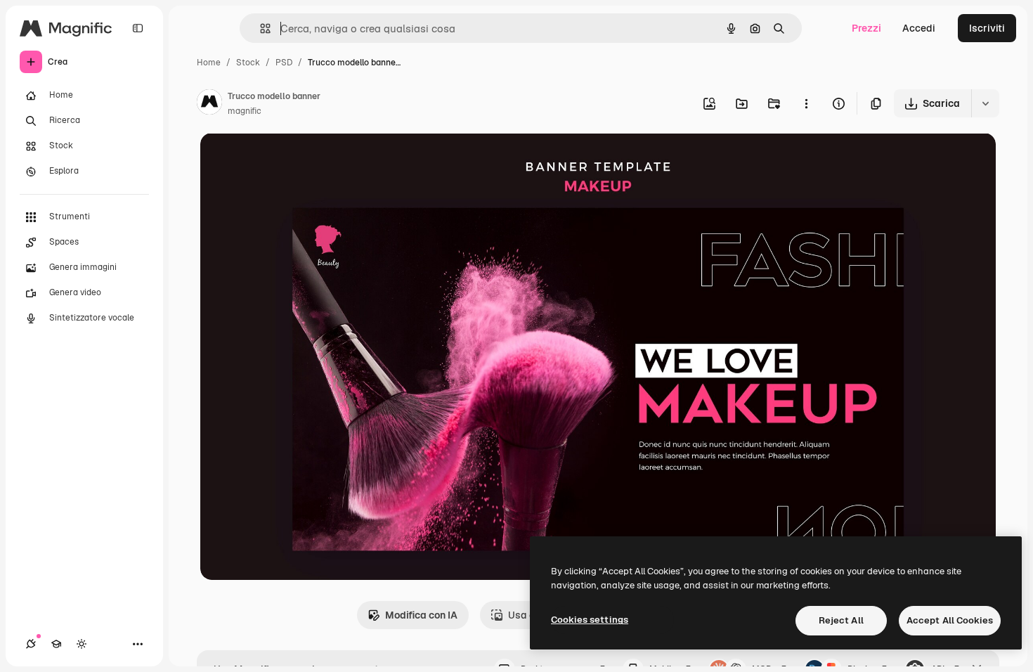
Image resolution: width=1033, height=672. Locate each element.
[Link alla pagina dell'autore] (209, 104)
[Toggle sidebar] (137, 28)
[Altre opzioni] (806, 103)
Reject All (841, 620)
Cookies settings (589, 620)
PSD (283, 62)
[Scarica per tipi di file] (985, 103)
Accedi (918, 28)
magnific (244, 111)
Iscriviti (987, 28)
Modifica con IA (421, 615)
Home (209, 62)
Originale (293, 160)
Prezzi (866, 28)
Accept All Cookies (950, 620)
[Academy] (56, 644)
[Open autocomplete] (259, 28)
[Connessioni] (31, 644)
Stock (248, 62)
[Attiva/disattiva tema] (81, 644)
